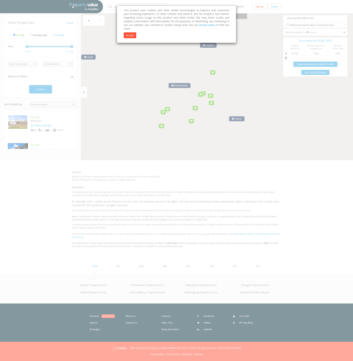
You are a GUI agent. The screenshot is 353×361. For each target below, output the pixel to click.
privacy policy (207, 25)
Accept (130, 35)
